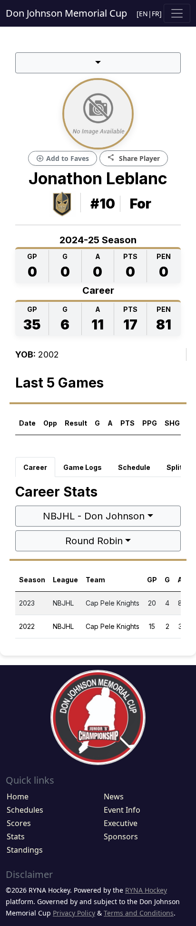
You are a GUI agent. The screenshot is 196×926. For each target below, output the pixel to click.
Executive (120, 823)
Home (18, 796)
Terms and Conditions (139, 912)
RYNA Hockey (146, 890)
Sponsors (121, 836)
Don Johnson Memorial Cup (66, 13)
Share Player (134, 158)
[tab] (35, 467)
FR (155, 13)
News (114, 796)
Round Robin (94, 541)
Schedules (25, 810)
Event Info (122, 810)
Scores (19, 823)
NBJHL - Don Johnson (94, 516)
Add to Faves (62, 158)
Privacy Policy (74, 912)
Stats (16, 836)
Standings (25, 850)
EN (143, 13)
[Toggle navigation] (177, 13)
